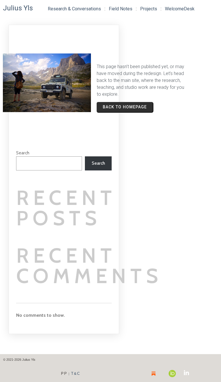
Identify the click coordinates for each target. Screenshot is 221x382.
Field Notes (120, 8)
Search (22, 153)
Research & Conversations (74, 8)
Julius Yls (18, 8)
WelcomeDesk (180, 8)
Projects (148, 8)
